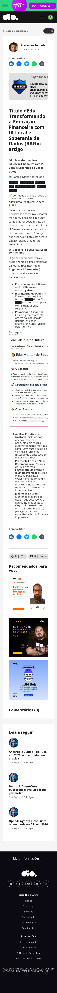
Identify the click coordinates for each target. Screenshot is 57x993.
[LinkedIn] (11, 63)
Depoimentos (29, 928)
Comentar (45, 556)
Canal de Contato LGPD (28, 958)
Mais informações (26, 858)
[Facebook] (19, 63)
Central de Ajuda (28, 942)
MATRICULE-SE (41, 5)
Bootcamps (28, 906)
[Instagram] (46, 884)
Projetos (28, 911)
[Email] (41, 63)
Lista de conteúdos (17, 31)
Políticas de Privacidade (28, 953)
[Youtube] (28, 884)
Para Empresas (28, 922)
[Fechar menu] (41, 17)
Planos (28, 900)
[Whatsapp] (34, 63)
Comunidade (28, 917)
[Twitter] (26, 63)
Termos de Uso (29, 947)
